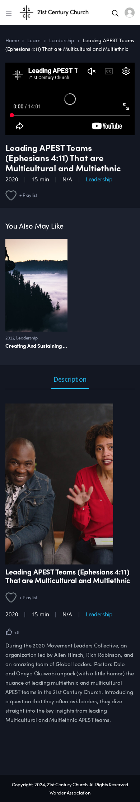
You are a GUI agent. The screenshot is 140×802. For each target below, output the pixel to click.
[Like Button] (9, 631)
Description (70, 379)
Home (12, 40)
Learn (33, 40)
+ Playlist (28, 194)
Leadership (62, 40)
